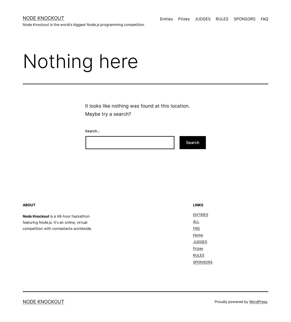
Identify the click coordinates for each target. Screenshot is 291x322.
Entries (166, 19)
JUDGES (203, 19)
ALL (196, 222)
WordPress (258, 302)
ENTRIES (200, 215)
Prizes (184, 19)
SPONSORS (245, 19)
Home (198, 235)
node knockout (43, 18)
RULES (222, 19)
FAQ (264, 19)
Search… (92, 131)
